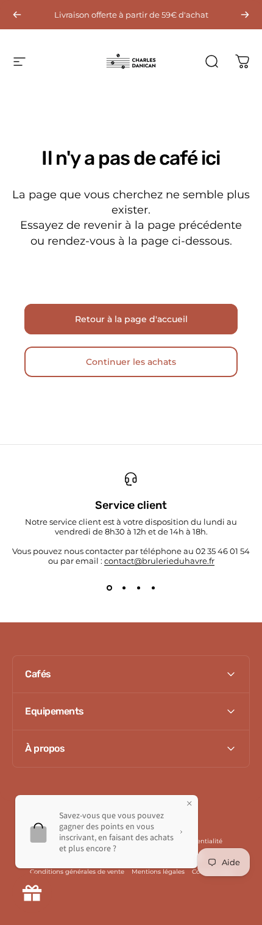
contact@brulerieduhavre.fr (159, 561)
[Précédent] (17, 14)
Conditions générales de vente (77, 872)
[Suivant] (245, 14)
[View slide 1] (109, 587)
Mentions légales (158, 872)
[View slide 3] (138, 587)
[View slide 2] (123, 587)
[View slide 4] (153, 587)
